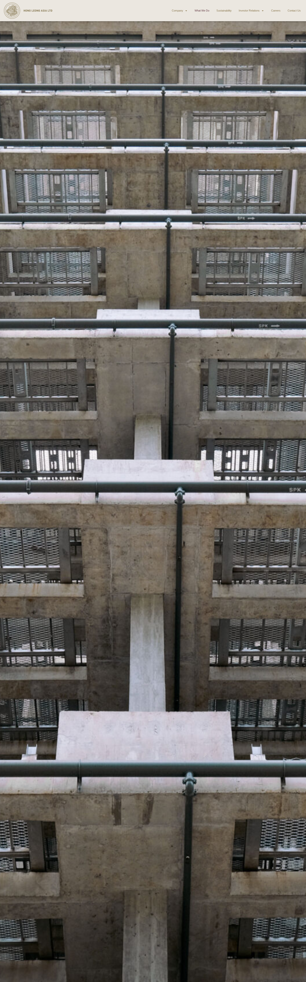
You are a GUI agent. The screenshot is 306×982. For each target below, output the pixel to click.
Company (177, 10)
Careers (275, 10)
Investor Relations (249, 10)
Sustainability (224, 10)
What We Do (202, 10)
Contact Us (294, 10)
